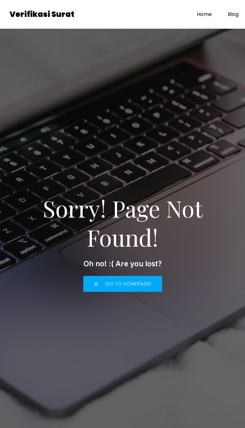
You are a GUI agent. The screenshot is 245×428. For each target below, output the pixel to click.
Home (204, 14)
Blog (233, 14)
